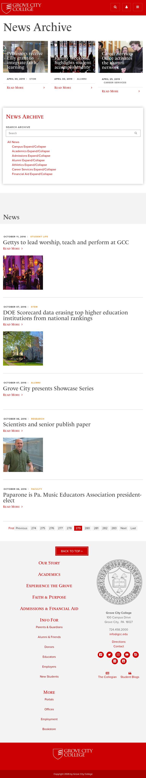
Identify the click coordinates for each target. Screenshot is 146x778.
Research (37, 419)
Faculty (36, 489)
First (11, 528)
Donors (49, 647)
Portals (49, 699)
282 (104, 528)
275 (42, 528)
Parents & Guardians (49, 627)
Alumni (36, 382)
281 (96, 528)
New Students (49, 677)
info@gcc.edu (119, 634)
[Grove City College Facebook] (101, 655)
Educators (49, 657)
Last (133, 528)
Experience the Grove (49, 585)
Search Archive (18, 127)
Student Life (39, 236)
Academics (49, 574)
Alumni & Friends (49, 637)
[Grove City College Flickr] (115, 661)
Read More (11, 248)
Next (124, 528)
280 (87, 528)
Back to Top (71, 551)
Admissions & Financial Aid (49, 608)
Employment (49, 719)
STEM (34, 306)
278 (69, 528)
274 (33, 528)
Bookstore (49, 729)
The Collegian (107, 677)
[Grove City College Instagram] (118, 655)
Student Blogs (130, 677)
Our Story (49, 562)
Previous (21, 528)
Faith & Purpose (49, 597)
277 (60, 528)
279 (78, 528)
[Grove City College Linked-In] (124, 661)
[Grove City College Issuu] (136, 655)
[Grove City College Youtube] (127, 655)
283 (114, 528)
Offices (49, 709)
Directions (118, 642)
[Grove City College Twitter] (109, 655)
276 (51, 528)
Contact (118, 646)
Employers (49, 667)
